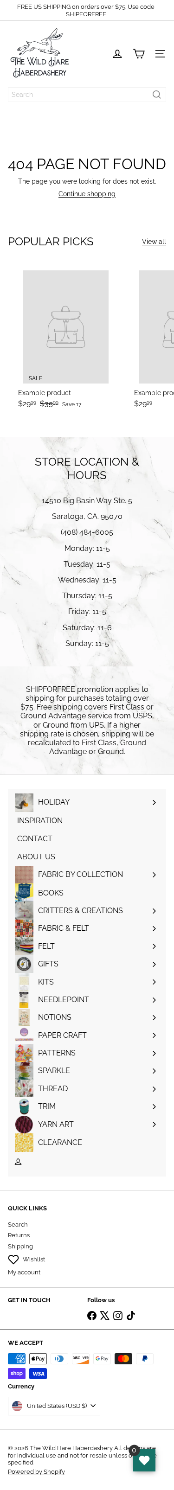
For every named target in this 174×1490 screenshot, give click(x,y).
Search (18, 1224)
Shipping (20, 1246)
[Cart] (138, 53)
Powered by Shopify (36, 1471)
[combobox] (87, 94)
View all (154, 241)
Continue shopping (87, 194)
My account (24, 1272)
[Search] (157, 94)
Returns (19, 1235)
